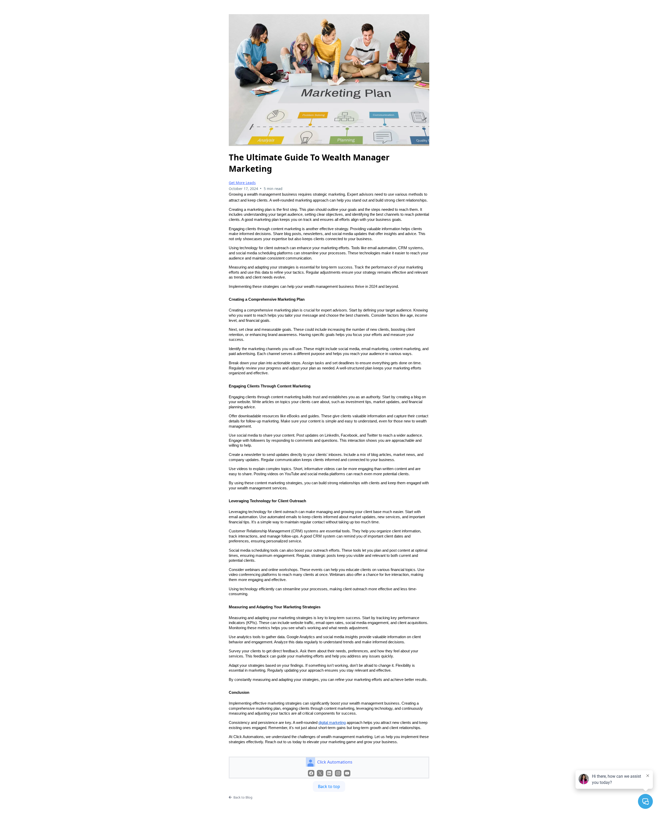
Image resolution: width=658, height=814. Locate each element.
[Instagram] (338, 773)
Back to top (329, 786)
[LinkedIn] (329, 773)
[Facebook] (311, 773)
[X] (320, 773)
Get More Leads (242, 182)
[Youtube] (347, 773)
